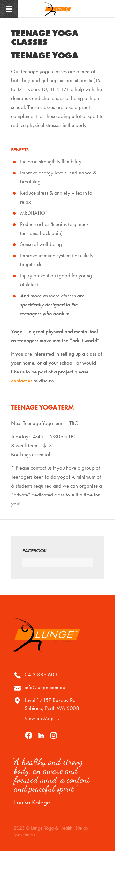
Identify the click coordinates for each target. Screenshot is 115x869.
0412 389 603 (41, 674)
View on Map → (42, 718)
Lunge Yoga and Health (57, 9)
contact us (21, 380)
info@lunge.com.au (45, 687)
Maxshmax (24, 834)
